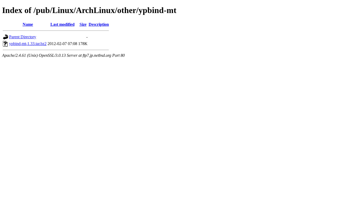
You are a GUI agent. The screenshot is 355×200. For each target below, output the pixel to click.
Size (83, 24)
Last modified (62, 24)
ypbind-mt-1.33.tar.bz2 (28, 43)
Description (99, 24)
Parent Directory (22, 37)
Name (28, 24)
